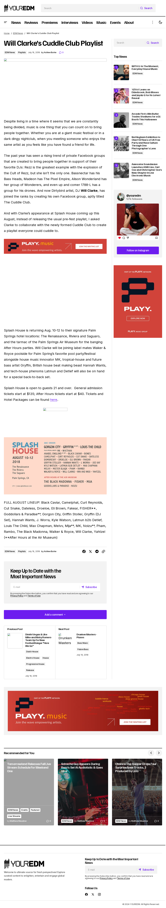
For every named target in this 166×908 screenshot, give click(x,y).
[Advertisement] (138, 301)
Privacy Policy (16, 595)
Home (7, 33)
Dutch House (32, 651)
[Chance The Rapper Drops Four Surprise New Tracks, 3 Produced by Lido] (137, 792)
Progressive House (35, 664)
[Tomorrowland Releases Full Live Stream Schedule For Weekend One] (29, 792)
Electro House (32, 658)
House (46, 658)
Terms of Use (34, 595)
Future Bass (82, 649)
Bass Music (82, 643)
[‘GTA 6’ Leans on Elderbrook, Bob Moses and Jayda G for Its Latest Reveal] (121, 95)
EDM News (18, 33)
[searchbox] (90, 8)
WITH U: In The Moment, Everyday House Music (145, 67)
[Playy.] (83, 711)
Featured (35, 810)
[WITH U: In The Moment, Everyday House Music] (121, 72)
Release (30, 670)
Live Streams (14, 816)
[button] (5, 22)
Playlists (22, 52)
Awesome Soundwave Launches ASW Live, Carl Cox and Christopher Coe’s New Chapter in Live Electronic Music (147, 170)
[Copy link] (103, 551)
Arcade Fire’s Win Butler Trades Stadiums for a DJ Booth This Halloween (146, 116)
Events (24, 810)
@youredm (133, 195)
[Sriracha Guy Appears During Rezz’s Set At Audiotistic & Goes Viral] (83, 792)
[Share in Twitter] (90, 551)
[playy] (55, 246)
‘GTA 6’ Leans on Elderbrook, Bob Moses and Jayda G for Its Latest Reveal (146, 93)
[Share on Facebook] (84, 551)
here (53, 400)
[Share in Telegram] (97, 551)
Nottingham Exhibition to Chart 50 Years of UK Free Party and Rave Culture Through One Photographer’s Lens (146, 143)
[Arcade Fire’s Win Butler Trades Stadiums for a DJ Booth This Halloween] (121, 120)
